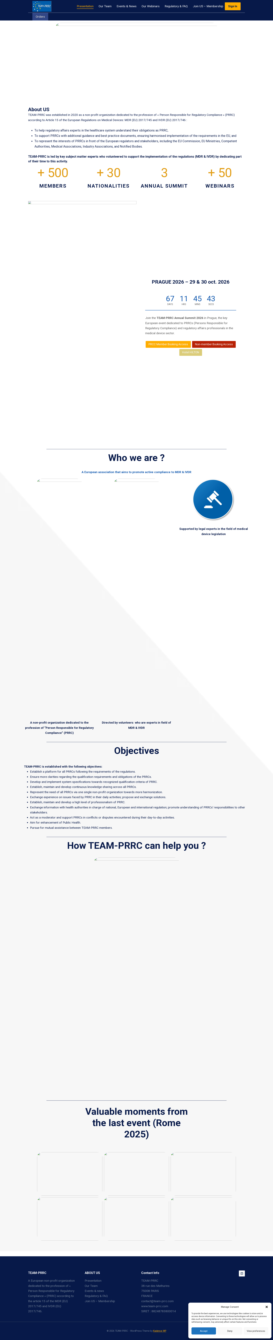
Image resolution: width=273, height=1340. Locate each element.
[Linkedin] (242, 1273)
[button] (266, 1306)
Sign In (232, 6)
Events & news (94, 1291)
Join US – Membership (208, 6)
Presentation (85, 6)
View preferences (256, 1331)
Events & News (126, 6)
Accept (203, 1331)
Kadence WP (159, 1330)
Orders (40, 16)
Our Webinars (151, 6)
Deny (229, 1331)
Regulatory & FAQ (176, 6)
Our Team (105, 6)
